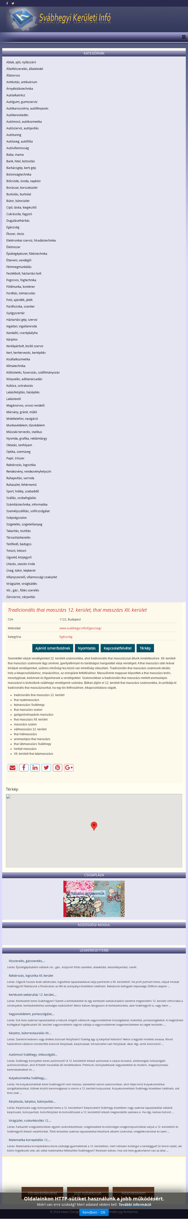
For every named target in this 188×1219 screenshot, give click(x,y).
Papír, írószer (15, 458)
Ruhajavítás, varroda (20, 478)
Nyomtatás (87, 648)
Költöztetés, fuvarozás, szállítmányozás (33, 372)
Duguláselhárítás (18, 220)
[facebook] (7, 3)
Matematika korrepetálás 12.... (29, 1140)
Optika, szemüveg (18, 452)
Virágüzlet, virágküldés (21, 584)
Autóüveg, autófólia (19, 141)
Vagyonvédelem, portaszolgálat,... (32, 1014)
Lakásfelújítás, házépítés (23, 392)
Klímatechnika (15, 366)
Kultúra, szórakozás (19, 386)
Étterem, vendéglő (18, 260)
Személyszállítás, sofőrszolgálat (28, 511)
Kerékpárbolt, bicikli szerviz (24, 346)
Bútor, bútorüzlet (17, 201)
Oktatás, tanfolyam (19, 445)
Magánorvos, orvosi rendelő (25, 405)
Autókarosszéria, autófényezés (27, 108)
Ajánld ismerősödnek (52, 648)
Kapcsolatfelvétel (118, 648)
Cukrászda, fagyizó (19, 214)
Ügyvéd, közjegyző (19, 557)
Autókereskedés (17, 115)
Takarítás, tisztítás (18, 531)
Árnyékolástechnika (19, 88)
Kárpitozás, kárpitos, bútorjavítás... (32, 1101)
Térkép (145, 648)
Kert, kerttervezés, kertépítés (26, 353)
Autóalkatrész (15, 95)
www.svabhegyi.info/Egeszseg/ (80, 628)
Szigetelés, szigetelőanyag (24, 524)
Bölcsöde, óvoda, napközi (23, 181)
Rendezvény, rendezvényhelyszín (28, 471)
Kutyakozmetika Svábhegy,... (28, 1078)
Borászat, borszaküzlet (21, 187)
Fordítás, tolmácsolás (20, 293)
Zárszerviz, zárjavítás (20, 597)
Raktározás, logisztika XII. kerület (31, 975)
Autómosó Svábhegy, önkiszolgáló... (33, 1054)
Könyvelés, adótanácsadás (24, 379)
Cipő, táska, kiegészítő (21, 207)
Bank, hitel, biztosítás (20, 161)
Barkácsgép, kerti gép (21, 168)
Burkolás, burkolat (18, 194)
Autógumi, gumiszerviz (21, 102)
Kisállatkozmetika (18, 359)
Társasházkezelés (18, 537)
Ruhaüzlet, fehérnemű (21, 485)
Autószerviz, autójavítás (22, 128)
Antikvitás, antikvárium (21, 82)
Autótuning (13, 135)
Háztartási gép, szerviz (21, 319)
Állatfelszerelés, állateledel (24, 69)
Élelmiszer (13, 247)
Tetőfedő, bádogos (19, 544)
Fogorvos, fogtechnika (21, 280)
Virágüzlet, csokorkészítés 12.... (30, 1120)
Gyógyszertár (15, 313)
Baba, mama (15, 154)
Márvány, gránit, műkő (21, 412)
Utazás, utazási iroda (20, 564)
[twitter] (13, 3)
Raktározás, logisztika (21, 465)
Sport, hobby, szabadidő (22, 491)
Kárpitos (12, 339)
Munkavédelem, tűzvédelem (25, 425)
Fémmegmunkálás (19, 267)
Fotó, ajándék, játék (19, 300)
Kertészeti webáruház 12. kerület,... (33, 995)
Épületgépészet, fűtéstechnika (26, 253)
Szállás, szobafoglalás (21, 498)
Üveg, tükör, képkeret (20, 570)
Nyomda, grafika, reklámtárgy (26, 438)
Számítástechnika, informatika (26, 504)
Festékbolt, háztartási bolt (23, 273)
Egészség (12, 227)
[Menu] (182, 37)
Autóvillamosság (17, 148)
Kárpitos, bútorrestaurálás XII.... (30, 1033)
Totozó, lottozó (16, 551)
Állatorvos (13, 75)
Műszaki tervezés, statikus (24, 432)
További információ (135, 1204)
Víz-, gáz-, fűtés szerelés (22, 590)
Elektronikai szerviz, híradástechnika (31, 240)
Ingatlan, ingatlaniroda (21, 326)
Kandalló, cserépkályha (22, 333)
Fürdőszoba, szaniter (20, 306)
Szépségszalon (16, 518)
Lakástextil (13, 399)
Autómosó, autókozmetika (24, 121)
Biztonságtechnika (18, 174)
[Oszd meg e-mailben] (12, 767)
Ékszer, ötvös (15, 234)
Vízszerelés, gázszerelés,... (27, 961)
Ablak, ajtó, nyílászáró (21, 62)
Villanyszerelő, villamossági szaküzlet (31, 577)
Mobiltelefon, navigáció (22, 419)
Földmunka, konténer (20, 286)
